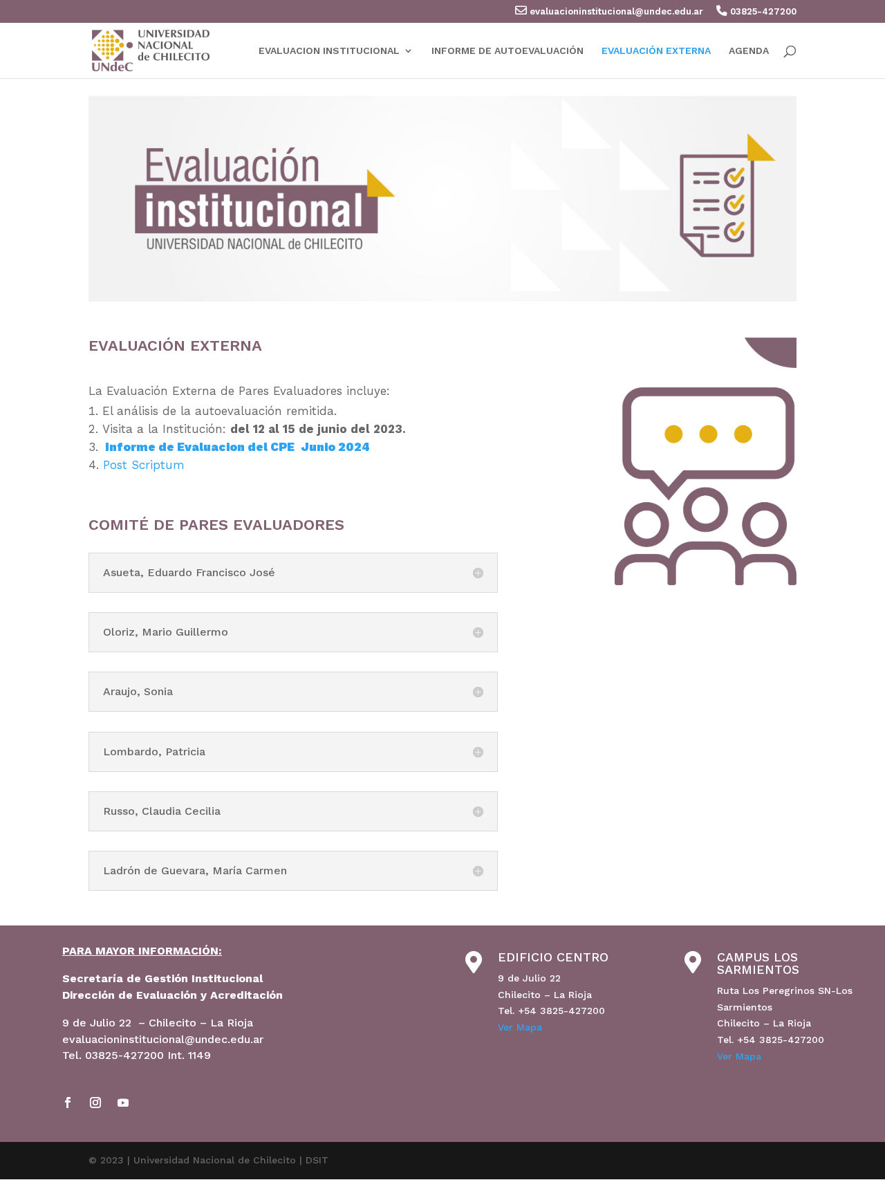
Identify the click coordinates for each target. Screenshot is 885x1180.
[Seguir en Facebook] (68, 1102)
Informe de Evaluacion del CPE (200, 447)
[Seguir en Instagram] (95, 1102)
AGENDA (749, 51)
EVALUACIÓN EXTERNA (656, 51)
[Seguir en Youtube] (123, 1102)
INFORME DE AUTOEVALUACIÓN (507, 51)
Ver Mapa (520, 1027)
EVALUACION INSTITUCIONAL (329, 51)
